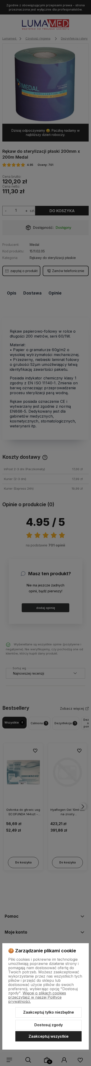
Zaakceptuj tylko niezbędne (48, 1012)
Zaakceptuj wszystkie (48, 1036)
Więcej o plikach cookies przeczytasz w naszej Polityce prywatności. (37, 997)
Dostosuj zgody (48, 1024)
